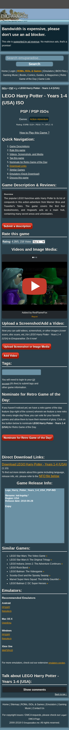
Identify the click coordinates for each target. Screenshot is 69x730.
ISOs (4, 88)
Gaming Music (10, 75)
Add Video (10, 355)
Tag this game (17, 158)
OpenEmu (6, 623)
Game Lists (44, 79)
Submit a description (17, 226)
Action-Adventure (39, 119)
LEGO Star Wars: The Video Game (28, 556)
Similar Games (17, 170)
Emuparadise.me (31, 723)
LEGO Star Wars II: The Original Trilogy (31, 559)
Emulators (48, 71)
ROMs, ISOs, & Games (29, 71)
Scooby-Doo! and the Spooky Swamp (30, 575)
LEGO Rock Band (20, 567)
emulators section (56, 663)
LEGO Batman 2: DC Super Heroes (29, 583)
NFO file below (49, 476)
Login (13, 71)
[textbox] (18, 372)
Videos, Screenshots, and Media (26, 154)
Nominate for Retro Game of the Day (28, 162)
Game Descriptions (20, 146)
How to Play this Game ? (34, 132)
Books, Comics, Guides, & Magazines (39, 75)
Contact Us (38, 708)
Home (5, 71)
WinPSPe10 (7, 650)
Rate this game (17, 150)
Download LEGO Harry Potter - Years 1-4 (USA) (34, 464)
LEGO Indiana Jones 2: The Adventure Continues (36, 563)
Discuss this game (19, 177)
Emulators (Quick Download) (24, 174)
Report (35, 317)
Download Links (18, 166)
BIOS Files (61, 71)
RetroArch (7, 611)
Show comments (34, 689)
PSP (11, 88)
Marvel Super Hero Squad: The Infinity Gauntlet (35, 579)
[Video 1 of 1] (34, 286)
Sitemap (15, 704)
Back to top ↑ (61, 694)
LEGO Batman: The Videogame (27, 571)
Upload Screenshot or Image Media (26, 346)
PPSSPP (6, 607)
